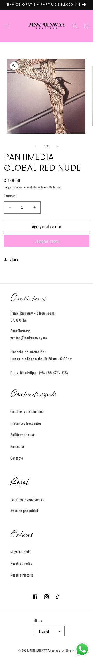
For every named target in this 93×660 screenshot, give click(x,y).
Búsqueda (17, 446)
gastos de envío (16, 187)
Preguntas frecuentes (25, 423)
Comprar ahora (47, 241)
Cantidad (10, 195)
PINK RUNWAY (38, 650)
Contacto (16, 458)
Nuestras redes (21, 563)
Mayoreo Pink (20, 551)
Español (44, 631)
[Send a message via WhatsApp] (82, 649)
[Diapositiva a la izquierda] (35, 146)
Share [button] (14, 259)
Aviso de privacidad (24, 510)
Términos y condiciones (27, 499)
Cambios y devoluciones (27, 411)
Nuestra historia (22, 575)
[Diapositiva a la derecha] (58, 146)
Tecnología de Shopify (61, 650)
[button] (6, 26)
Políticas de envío (23, 434)
